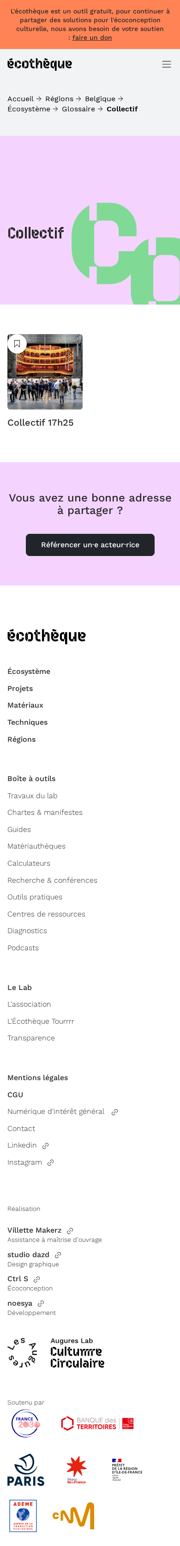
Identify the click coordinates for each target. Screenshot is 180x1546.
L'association (29, 1004)
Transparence (31, 1037)
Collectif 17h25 (40, 422)
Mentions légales (37, 1077)
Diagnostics (27, 930)
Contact (21, 1128)
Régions (59, 98)
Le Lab (19, 987)
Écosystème (28, 108)
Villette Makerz (34, 1230)
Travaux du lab (32, 795)
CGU (15, 1094)
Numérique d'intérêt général (56, 1111)
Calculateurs (28, 863)
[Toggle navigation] (167, 64)
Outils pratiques (34, 896)
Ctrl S (17, 1278)
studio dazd (28, 1254)
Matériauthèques (36, 846)
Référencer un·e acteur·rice (90, 544)
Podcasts (23, 947)
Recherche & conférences (52, 880)
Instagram (24, 1162)
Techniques (27, 722)
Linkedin (22, 1145)
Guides (19, 829)
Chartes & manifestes (45, 812)
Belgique (100, 98)
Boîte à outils (31, 778)
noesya (19, 1303)
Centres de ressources (46, 914)
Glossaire (78, 108)
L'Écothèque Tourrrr (40, 1021)
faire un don (92, 37)
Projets (20, 688)
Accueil (20, 98)
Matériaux (25, 705)
